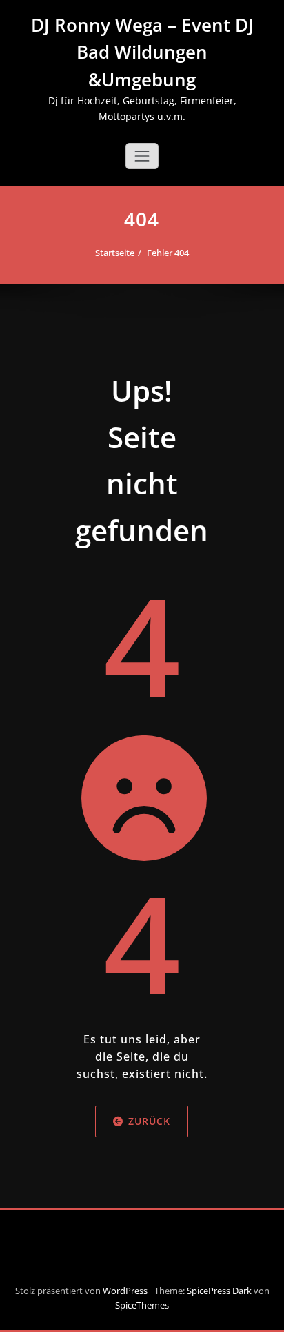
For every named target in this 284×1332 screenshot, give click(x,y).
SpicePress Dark (219, 1290)
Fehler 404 (168, 253)
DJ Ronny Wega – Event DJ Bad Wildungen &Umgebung (142, 52)
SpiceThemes (142, 1305)
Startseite (114, 253)
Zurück (150, 1121)
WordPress (125, 1290)
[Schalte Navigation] (142, 156)
